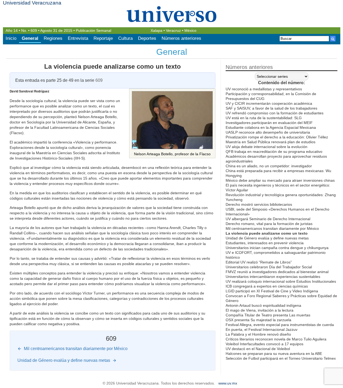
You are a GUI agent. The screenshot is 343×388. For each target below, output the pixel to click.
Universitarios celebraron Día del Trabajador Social (269, 267)
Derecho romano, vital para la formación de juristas (269, 224)
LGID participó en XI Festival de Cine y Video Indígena (272, 291)
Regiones (53, 38)
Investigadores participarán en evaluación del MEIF (269, 123)
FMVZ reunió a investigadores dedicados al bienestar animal (277, 272)
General (30, 38)
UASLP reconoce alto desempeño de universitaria (268, 132)
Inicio (11, 38)
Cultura (125, 38)
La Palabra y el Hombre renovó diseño (258, 334)
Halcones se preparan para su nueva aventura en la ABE (274, 353)
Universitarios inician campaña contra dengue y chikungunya (277, 248)
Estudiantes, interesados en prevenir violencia (265, 243)
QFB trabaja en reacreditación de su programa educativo (274, 151)
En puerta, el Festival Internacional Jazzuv (261, 329)
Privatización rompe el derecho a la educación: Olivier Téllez (277, 137)
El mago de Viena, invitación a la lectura (259, 310)
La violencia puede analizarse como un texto (112, 66)
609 (34, 31)
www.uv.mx (227, 383)
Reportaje (103, 38)
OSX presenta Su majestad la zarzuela (258, 320)
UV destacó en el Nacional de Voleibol (258, 349)
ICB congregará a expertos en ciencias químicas (267, 286)
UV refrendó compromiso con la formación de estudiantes (274, 113)
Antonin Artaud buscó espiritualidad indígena (263, 305)
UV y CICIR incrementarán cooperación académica (269, 103)
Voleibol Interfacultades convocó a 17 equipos (264, 344)
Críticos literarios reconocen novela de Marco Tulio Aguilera (276, 339)
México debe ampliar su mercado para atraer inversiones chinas (280, 180)
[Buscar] (332, 38)
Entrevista (78, 38)
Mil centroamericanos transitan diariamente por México (272, 228)
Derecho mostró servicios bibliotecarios (259, 204)
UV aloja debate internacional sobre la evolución (266, 147)
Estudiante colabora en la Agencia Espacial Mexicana (271, 127)
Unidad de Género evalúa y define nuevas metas (267, 238)
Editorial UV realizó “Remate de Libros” (259, 262)
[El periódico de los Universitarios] (171, 14)
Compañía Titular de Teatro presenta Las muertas (268, 315)
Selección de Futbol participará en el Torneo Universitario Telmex (281, 358)
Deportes (147, 38)
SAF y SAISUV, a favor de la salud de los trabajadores (271, 108)
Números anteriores (181, 38)
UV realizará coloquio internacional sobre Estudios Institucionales (281, 281)
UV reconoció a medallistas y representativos (264, 89)
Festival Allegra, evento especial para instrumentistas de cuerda (280, 325)
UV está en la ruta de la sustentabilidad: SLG (264, 118)
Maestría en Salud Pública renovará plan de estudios (270, 142)
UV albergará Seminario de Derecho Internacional (268, 219)
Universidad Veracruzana (32, 3)
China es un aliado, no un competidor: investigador (269, 166)
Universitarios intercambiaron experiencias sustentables (273, 276)
